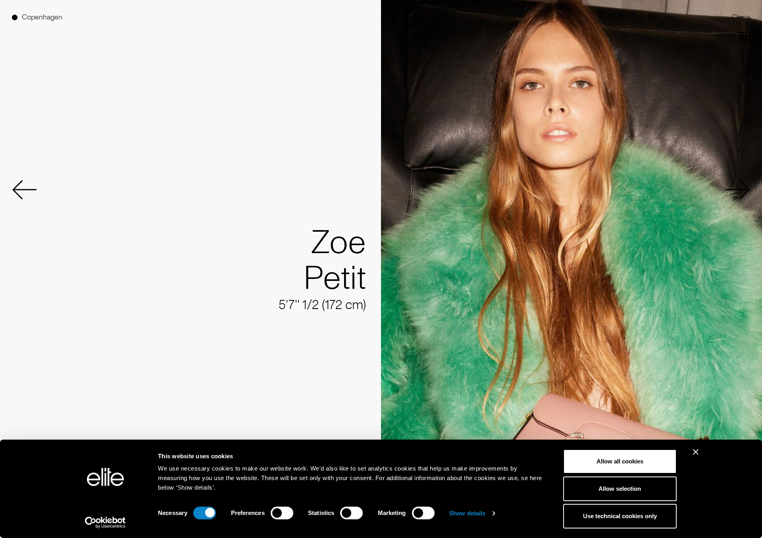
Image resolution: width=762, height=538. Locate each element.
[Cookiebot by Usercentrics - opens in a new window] (105, 522)
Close (741, 17)
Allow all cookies (620, 461)
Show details (467, 513)
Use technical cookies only (620, 516)
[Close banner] (695, 457)
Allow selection (619, 488)
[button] (24, 190)
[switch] (282, 513)
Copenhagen (42, 17)
